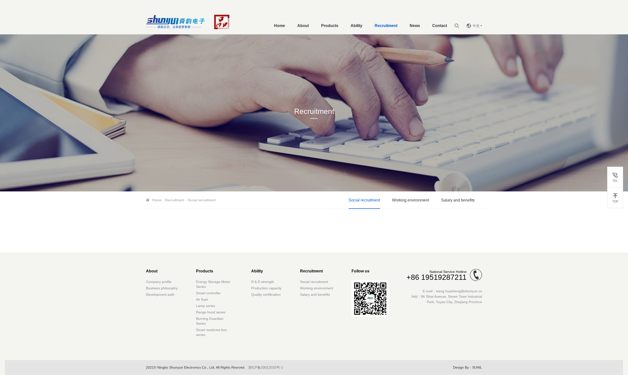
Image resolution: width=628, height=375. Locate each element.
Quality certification (266, 294)
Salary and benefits (458, 200)
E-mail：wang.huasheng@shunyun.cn (452, 291)
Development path (160, 294)
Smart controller (208, 293)
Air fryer (202, 299)
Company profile (158, 282)
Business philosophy (162, 288)
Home (156, 200)
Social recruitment (364, 200)
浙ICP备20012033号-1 (265, 367)
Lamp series (205, 306)
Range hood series (210, 312)
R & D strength (262, 282)
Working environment (410, 200)
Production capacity (266, 288)
